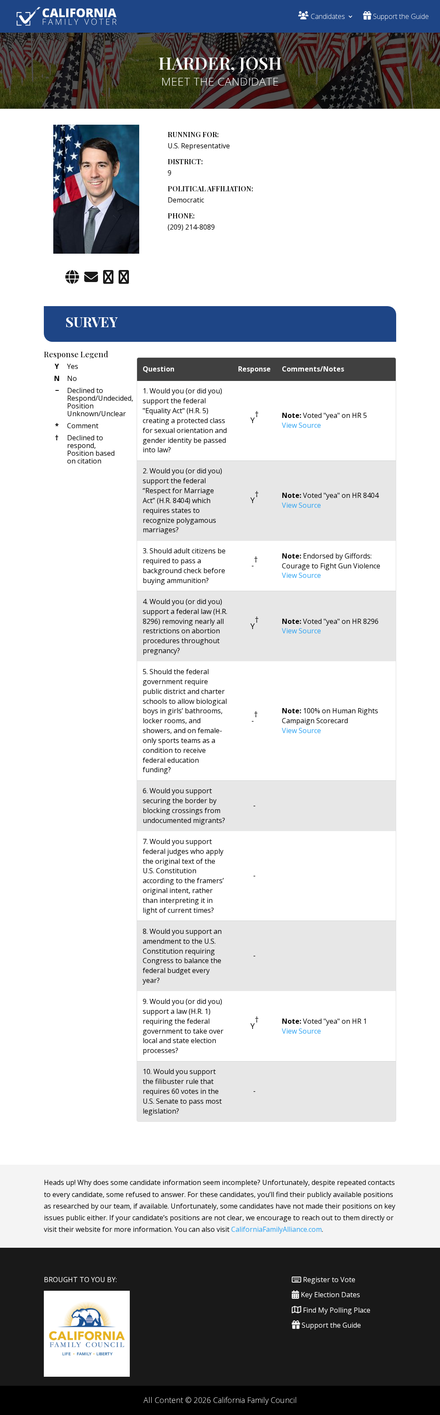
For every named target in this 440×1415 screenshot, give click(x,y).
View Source (301, 425)
